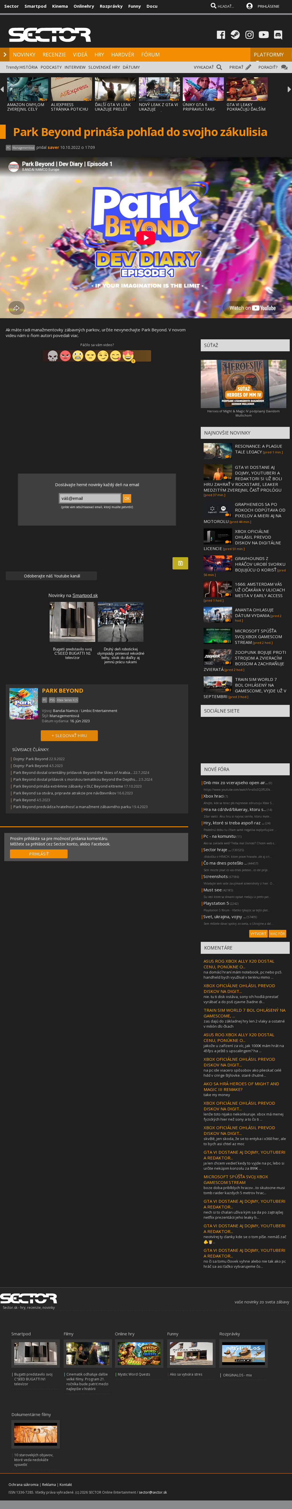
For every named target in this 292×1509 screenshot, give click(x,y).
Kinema (60, 6)
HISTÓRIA (28, 67)
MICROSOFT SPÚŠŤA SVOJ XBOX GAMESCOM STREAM (258, 636)
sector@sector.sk (153, 1492)
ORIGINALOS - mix (237, 1375)
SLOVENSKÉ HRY (104, 67)
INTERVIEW (75, 67)
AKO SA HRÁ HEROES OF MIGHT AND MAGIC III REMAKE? (241, 1086)
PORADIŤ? (267, 67)
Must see (212, 890)
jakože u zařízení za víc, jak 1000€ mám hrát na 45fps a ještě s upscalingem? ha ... (244, 1048)
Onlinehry (84, 6)
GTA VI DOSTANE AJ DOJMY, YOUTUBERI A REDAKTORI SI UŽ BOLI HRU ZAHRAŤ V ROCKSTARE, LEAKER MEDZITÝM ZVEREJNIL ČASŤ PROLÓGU (243, 478)
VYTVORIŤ (258, 933)
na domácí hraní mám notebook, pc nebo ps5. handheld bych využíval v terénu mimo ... (243, 975)
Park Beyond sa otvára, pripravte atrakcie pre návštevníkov (64, 793)
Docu (152, 6)
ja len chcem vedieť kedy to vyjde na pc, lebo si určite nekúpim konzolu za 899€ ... (244, 1166)
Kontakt (66, 1484)
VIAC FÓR (277, 933)
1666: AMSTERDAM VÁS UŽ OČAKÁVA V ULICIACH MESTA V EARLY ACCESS (260, 589)
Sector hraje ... (217, 849)
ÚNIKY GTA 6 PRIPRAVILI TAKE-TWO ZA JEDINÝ (199, 109)
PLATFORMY (269, 54)
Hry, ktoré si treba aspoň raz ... (233, 823)
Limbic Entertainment (99, 710)
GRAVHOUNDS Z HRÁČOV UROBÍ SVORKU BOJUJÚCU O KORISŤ (260, 564)
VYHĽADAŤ (204, 67)
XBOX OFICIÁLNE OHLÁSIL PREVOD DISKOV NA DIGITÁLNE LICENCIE (242, 539)
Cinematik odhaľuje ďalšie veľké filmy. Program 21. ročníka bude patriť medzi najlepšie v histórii (87, 1381)
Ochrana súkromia (23, 1484)
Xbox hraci (213, 796)
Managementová (64, 715)
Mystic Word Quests (134, 1374)
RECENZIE (54, 54)
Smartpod (35, 6)
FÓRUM (150, 54)
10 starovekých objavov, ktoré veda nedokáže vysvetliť (33, 1460)
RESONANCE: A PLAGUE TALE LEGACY (258, 449)
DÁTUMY (131, 67)
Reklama (49, 1484)
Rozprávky (111, 6)
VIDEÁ (80, 54)
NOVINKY (24, 54)
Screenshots (215, 876)
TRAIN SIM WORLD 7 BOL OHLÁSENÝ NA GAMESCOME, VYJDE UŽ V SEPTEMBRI (245, 687)
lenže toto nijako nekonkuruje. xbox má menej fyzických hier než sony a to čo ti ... (243, 1117)
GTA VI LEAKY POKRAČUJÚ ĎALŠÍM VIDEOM (246, 109)
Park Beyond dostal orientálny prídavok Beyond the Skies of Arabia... (73, 772)
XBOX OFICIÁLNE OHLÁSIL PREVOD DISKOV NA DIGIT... (239, 988)
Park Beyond (24, 799)
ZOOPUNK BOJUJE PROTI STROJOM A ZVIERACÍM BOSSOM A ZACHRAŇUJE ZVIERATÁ (245, 660)
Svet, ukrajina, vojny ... (224, 916)
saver (53, 147)
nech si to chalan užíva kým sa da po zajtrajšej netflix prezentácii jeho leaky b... (243, 1215)
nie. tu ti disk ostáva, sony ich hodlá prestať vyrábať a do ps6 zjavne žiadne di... (241, 999)
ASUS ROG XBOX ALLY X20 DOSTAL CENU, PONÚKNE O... (239, 964)
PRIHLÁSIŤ (39, 854)
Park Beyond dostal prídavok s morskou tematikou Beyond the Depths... (75, 779)
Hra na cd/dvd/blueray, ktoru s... (234, 809)
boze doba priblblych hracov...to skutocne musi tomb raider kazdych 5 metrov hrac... (244, 1190)
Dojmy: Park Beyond (30, 758)
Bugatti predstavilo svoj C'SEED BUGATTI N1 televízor (33, 1379)
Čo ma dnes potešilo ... (225, 863)
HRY (99, 54)
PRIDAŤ (236, 67)
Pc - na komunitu (219, 836)
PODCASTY (51, 67)
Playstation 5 (216, 903)
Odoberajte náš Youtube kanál (51, 576)
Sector (11, 6)
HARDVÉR (122, 54)
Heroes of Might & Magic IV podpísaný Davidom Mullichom (243, 413)
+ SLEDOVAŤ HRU (69, 735)
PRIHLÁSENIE (268, 6)
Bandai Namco (65, 710)
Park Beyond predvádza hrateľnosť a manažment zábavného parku (72, 806)
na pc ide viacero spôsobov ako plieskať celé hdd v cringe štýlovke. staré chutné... (242, 1073)
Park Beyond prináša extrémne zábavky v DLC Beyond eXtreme (68, 786)
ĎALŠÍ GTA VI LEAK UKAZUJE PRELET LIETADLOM (113, 109)
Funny (134, 6)
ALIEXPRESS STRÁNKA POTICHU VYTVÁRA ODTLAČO (70, 109)
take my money (217, 1094)
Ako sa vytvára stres (186, 1374)
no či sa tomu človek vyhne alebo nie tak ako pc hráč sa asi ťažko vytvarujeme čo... (245, 1264)
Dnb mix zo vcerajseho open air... (235, 782)
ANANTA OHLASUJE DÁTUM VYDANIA (254, 612)
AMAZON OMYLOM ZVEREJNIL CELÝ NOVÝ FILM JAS (25, 109)
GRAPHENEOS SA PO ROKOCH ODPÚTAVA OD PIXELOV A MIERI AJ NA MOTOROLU (244, 512)
